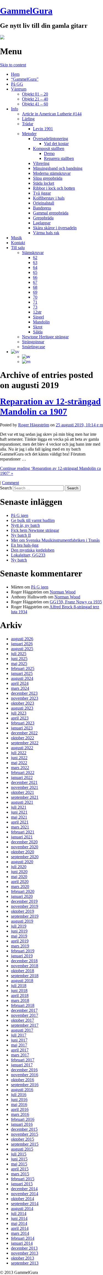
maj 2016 (19, 1104)
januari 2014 (22, 1243)
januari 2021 (22, 837)
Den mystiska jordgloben (32, 550)
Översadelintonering (50, 138)
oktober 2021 (22, 792)
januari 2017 (22, 1064)
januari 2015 (22, 1183)
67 (35, 282)
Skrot (37, 327)
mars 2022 (20, 767)
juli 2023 (18, 713)
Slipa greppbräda (47, 178)
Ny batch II (21, 535)
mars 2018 (20, 1000)
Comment (10, 482)
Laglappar (42, 222)
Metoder (29, 133)
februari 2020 (22, 891)
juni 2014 (19, 1218)
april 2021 (20, 822)
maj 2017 (19, 1045)
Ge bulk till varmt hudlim (33, 520)
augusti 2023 (22, 708)
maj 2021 (19, 817)
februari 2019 (22, 951)
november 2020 (24, 846)
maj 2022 (19, 762)
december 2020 (24, 842)
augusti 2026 (22, 638)
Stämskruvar (33, 252)
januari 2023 (22, 728)
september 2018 (24, 975)
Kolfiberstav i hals (49, 198)
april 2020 (20, 881)
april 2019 (20, 941)
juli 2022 (18, 752)
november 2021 (24, 787)
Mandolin (41, 322)
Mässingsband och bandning (57, 168)
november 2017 (24, 1015)
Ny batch (19, 560)
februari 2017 (22, 1060)
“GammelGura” (24, 79)
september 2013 (24, 1263)
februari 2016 (22, 1119)
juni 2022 (19, 757)
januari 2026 (22, 643)
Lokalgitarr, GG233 (28, 555)
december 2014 (24, 1188)
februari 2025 (22, 668)
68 (35, 287)
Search (6, 488)
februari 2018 (22, 1005)
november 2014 (24, 1193)
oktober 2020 (22, 851)
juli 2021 (18, 807)
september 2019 (24, 916)
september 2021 (24, 797)
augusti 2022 (22, 747)
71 (35, 302)
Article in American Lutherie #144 (52, 113)
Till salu (18, 247)
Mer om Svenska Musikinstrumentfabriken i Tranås (55, 540)
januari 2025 (22, 673)
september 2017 (24, 1025)
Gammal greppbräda (50, 213)
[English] (26, 361)
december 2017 (24, 1010)
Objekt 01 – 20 (35, 94)
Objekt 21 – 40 (35, 99)
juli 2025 (18, 653)
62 (35, 257)
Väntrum (18, 89)
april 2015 (20, 1169)
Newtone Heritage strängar (45, 336)
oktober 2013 (22, 1258)
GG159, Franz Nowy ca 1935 (76, 602)
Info (14, 109)
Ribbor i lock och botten (54, 188)
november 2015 (24, 1134)
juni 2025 (19, 658)
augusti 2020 (22, 861)
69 (35, 292)
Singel (38, 317)
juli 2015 (18, 1154)
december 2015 (24, 1129)
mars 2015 (20, 1174)
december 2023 (24, 693)
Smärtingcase (33, 346)
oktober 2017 (22, 1020)
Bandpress (42, 208)
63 (35, 262)
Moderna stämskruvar (52, 173)
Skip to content (13, 64)
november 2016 (24, 1074)
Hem (15, 74)
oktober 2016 (22, 1079)
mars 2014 (20, 1233)
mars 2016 (20, 1114)
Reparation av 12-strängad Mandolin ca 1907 (50, 406)
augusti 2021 (22, 802)
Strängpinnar (33, 341)
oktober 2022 (22, 737)
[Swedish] (15, 351)
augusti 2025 (22, 648)
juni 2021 (19, 812)
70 (35, 297)
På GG (17, 84)
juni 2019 (19, 931)
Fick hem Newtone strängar (35, 530)
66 (35, 277)
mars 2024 (20, 688)
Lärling (28, 118)
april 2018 (20, 995)
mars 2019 (20, 946)
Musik (16, 237)
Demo (49, 153)
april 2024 (20, 683)
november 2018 (24, 965)
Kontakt (18, 242)
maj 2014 (19, 1223)
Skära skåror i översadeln (55, 227)
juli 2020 (18, 866)
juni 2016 (19, 1099)
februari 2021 (22, 832)
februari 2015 (22, 1178)
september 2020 (24, 856)
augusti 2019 (22, 921)
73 (35, 307)
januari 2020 (22, 896)
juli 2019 (18, 926)
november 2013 (24, 1253)
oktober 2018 (22, 970)
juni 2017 (19, 1040)
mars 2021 (20, 827)
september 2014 (24, 1203)
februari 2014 (22, 1238)
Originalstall (43, 203)
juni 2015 (19, 1159)
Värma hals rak (46, 232)
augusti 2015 (22, 1149)
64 (35, 267)
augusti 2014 (22, 1208)
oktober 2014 (22, 1198)
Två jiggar (42, 193)
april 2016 (20, 1109)
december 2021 (24, 782)
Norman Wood (63, 592)
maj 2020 (19, 876)
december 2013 (24, 1248)
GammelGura (26, 11)
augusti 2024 (22, 678)
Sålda (38, 331)
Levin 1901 (43, 128)
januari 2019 (22, 955)
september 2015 (24, 1144)
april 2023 (20, 718)
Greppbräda (43, 218)
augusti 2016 (22, 1089)
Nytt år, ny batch (25, 525)
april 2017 (20, 1050)
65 (35, 272)
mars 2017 (20, 1055)
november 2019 (24, 906)
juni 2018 (19, 990)
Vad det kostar (56, 143)
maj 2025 (19, 663)
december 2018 (24, 960)
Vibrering (41, 163)
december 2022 (24, 733)
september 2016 (24, 1084)
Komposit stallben (48, 148)
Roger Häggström (33, 425)
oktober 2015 (22, 1139)
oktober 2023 (22, 703)
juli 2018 (18, 985)
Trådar (27, 123)
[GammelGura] (2, 38)
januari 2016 (22, 1124)
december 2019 (24, 901)
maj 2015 (19, 1164)
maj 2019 (19, 936)
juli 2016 (18, 1094)
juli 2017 (18, 1035)
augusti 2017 (22, 1030)
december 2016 (24, 1069)
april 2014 (20, 1228)
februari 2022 (22, 772)
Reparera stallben (59, 158)
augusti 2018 (22, 980)
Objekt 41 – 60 (35, 104)
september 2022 (24, 742)
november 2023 (24, 698)
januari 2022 (22, 777)
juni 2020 (19, 871)
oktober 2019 (22, 911)
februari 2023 (22, 723)
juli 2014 (18, 1213)
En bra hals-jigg (24, 545)
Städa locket (43, 183)
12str (37, 312)
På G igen (19, 515)
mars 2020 (20, 886)
